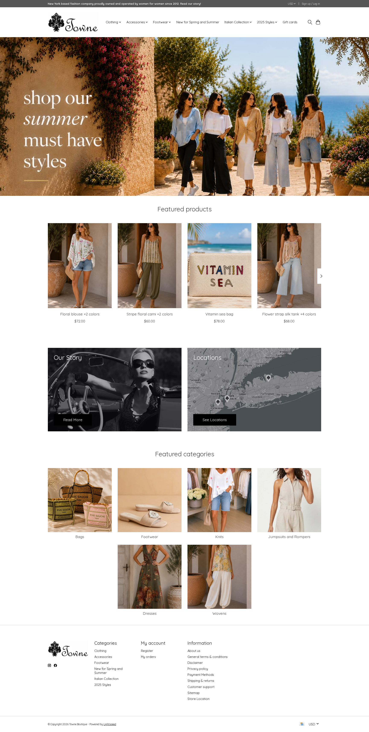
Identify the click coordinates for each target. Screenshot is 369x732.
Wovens (219, 613)
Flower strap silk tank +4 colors (289, 313)
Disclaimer (195, 663)
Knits (219, 536)
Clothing (100, 651)
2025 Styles (102, 685)
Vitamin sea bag (219, 313)
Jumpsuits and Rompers (289, 536)
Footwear (149, 536)
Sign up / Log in (311, 3)
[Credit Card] (302, 724)
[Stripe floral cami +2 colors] (150, 265)
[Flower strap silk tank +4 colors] (289, 265)
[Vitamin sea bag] (219, 265)
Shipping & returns (200, 681)
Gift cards (290, 22)
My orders (148, 657)
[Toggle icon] (310, 22)
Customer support (200, 687)
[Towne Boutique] (73, 22)
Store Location (198, 699)
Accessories (103, 657)
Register (147, 651)
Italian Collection (106, 679)
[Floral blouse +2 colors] (80, 265)
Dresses (150, 613)
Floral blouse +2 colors (80, 313)
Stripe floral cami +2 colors (150, 313)
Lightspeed (110, 724)
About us (193, 651)
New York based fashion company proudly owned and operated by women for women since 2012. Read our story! (124, 3)
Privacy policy (197, 669)
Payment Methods (200, 675)
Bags (79, 536)
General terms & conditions (207, 657)
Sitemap (193, 693)
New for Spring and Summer (197, 22)
